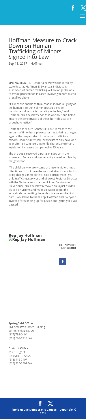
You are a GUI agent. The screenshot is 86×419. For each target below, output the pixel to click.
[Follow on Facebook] (62, 261)
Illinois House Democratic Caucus (33, 410)
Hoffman (37, 63)
